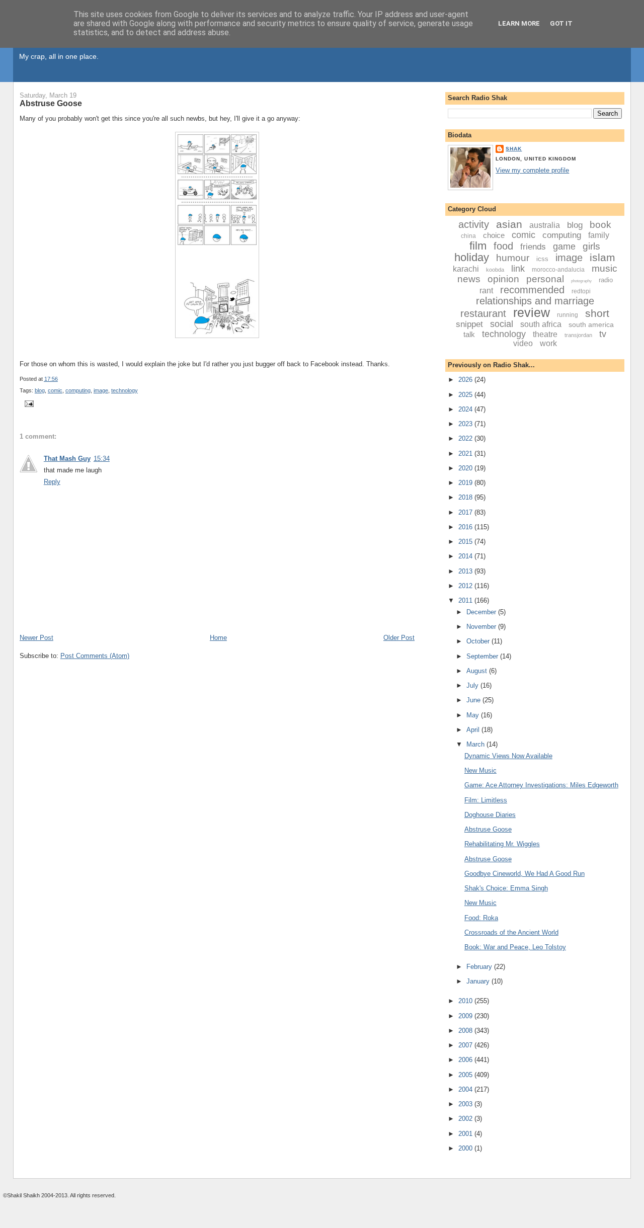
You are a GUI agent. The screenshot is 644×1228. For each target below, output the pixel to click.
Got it (561, 23)
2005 (466, 1075)
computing (78, 390)
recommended (532, 289)
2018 (466, 497)
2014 (466, 556)
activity (473, 224)
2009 (466, 1016)
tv (602, 334)
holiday (471, 257)
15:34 (102, 458)
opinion (503, 279)
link (518, 269)
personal (545, 279)
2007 (466, 1045)
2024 (466, 409)
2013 (466, 571)
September (483, 656)
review (531, 312)
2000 (466, 1148)
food (503, 246)
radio (606, 280)
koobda (495, 270)
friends (533, 247)
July (473, 685)
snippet (469, 324)
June (474, 700)
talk (469, 334)
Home (218, 637)
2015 (466, 541)
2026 (466, 379)
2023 (466, 424)
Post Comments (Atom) (94, 656)
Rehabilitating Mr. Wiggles (502, 844)
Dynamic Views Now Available (508, 756)
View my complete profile (532, 170)
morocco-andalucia (558, 269)
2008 (466, 1030)
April (473, 729)
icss (542, 259)
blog (40, 390)
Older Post (399, 637)
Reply (52, 481)
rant (486, 290)
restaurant (483, 313)
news (468, 279)
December (482, 612)
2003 (466, 1104)
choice (494, 235)
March (476, 744)
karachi (466, 269)
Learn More (519, 23)
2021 (466, 453)
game (564, 246)
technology (124, 390)
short (597, 313)
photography (581, 281)
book (600, 224)
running (567, 314)
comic (55, 390)
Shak (514, 148)
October (479, 641)
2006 (466, 1059)
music (604, 268)
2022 (466, 438)
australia (544, 225)
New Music (480, 770)
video (523, 343)
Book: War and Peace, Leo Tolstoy (515, 947)
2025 (466, 394)
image (101, 390)
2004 (466, 1089)
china (468, 235)
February (480, 966)
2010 (466, 1001)
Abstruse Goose (51, 103)
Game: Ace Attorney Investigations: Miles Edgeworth (541, 785)
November (482, 626)
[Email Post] (28, 403)
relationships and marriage (535, 300)
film (478, 245)
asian (509, 224)
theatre (545, 334)
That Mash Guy (67, 458)
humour (512, 258)
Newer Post (36, 637)
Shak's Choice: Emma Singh (506, 888)
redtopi (581, 291)
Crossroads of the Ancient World (511, 932)
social (501, 324)
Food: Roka (481, 918)
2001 (466, 1133)
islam (602, 257)
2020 (466, 468)
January (479, 981)
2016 (466, 527)
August (477, 671)
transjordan (578, 335)
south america (591, 324)
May (473, 715)
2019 (466, 482)
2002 (466, 1118)
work (548, 343)
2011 (466, 600)
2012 (466, 586)
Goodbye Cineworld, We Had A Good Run (524, 873)
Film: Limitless (485, 800)
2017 (466, 512)
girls (591, 246)
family (598, 235)
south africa (540, 324)
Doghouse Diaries (490, 814)
